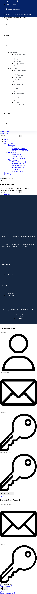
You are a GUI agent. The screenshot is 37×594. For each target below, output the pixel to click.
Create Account (8, 494)
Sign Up (2, 591)
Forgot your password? (7, 593)
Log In (5, 589)
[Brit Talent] (4, 132)
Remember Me (7, 584)
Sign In (2, 496)
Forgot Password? (6, 586)
